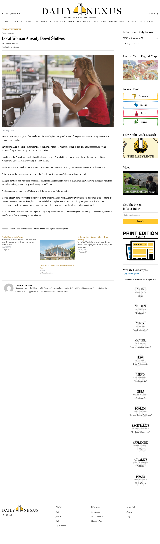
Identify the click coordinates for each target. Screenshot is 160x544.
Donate (129, 512)
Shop (128, 516)
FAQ (57, 521)
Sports (17, 21)
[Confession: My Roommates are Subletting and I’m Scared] (57, 250)
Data (70, 21)
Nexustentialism (116, 21)
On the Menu (82, 21)
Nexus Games (131, 89)
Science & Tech (56, 21)
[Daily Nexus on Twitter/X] (7, 515)
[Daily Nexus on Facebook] (3, 515)
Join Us (58, 516)
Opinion (28, 21)
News (7, 21)
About (59, 506)
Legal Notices (61, 525)
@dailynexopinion (132, 274)
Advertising (95, 512)
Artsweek (40, 21)
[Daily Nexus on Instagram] (11, 515)
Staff (57, 512)
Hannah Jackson (11, 43)
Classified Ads (96, 521)
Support (130, 506)
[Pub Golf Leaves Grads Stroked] (21, 243)
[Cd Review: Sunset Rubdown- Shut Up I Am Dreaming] (96, 244)
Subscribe (140, 221)
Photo (95, 21)
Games (142, 21)
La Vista (130, 21)
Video (103, 21)
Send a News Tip (97, 516)
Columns (151, 21)
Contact (95, 506)
